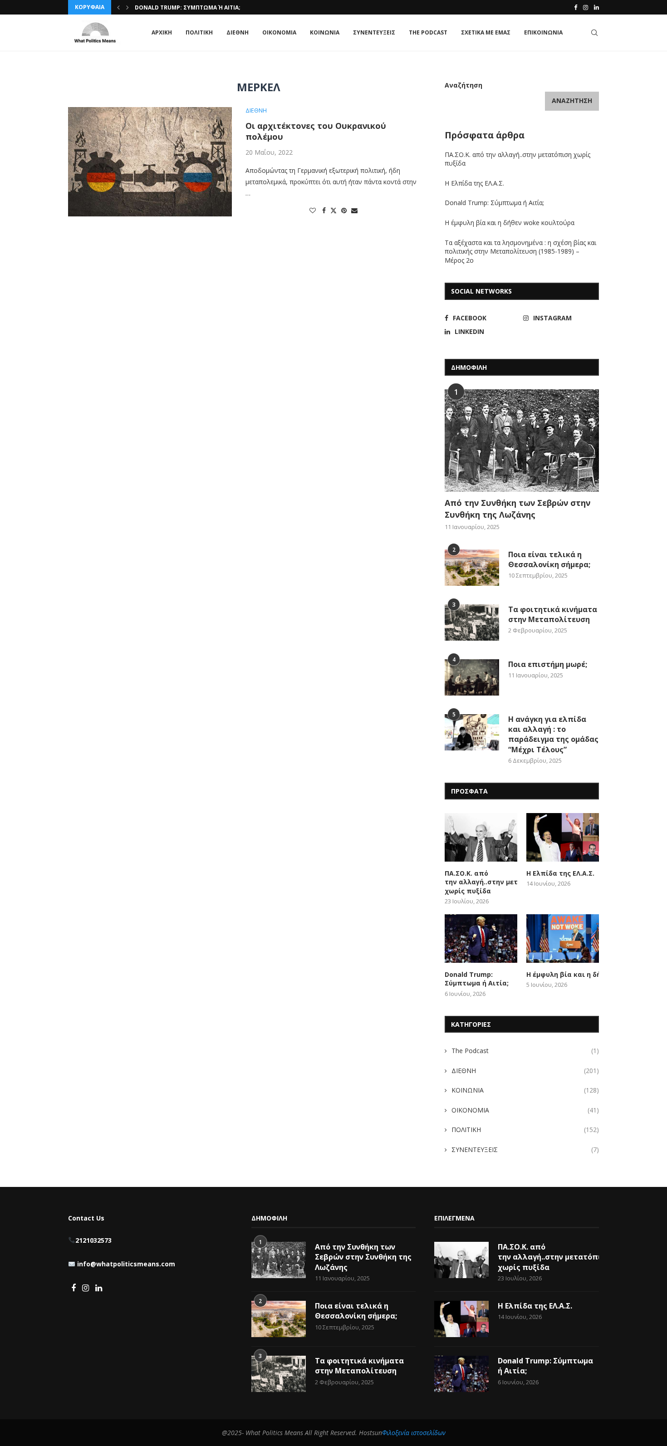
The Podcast (428, 32)
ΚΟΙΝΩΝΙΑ (324, 32)
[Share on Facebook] (324, 210)
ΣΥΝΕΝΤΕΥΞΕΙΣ (374, 32)
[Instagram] (585, 7)
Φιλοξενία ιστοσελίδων (414, 1432)
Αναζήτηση (463, 85)
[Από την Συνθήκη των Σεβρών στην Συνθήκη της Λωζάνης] (522, 440)
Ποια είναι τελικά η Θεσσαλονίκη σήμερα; (549, 559)
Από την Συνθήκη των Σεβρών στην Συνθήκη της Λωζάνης (517, 508)
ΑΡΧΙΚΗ (162, 32)
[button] (118, 7)
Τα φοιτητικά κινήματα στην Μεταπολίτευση (552, 614)
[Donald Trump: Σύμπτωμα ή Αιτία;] (481, 938)
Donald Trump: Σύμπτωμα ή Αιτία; (494, 202)
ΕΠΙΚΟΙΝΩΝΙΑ (543, 32)
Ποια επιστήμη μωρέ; (548, 664)
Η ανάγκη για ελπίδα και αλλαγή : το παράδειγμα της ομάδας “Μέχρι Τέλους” (553, 734)
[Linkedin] (596, 7)
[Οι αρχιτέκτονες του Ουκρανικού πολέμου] (150, 161)
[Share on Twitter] (333, 210)
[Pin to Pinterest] (344, 210)
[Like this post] (312, 210)
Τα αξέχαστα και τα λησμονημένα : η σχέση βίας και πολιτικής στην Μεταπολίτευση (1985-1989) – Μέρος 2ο (520, 251)
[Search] (594, 33)
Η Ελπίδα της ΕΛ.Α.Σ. (474, 183)
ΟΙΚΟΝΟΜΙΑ (279, 32)
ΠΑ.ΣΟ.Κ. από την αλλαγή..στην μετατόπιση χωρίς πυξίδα (481, 882)
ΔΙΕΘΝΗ (237, 32)
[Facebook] (575, 7)
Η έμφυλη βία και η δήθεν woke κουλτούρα (201, 7)
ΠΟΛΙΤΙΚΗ (199, 32)
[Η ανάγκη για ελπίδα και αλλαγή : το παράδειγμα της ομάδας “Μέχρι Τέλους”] (472, 732)
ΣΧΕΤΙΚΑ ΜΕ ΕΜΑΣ (485, 32)
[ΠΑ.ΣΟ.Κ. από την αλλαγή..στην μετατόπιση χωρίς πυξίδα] (481, 837)
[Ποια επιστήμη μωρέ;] (472, 677)
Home (76, 67)
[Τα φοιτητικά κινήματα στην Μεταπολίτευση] (472, 622)
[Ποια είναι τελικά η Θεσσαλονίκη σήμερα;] (472, 567)
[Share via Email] (354, 210)
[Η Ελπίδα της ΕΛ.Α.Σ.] (562, 837)
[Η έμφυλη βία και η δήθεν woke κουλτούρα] (562, 938)
